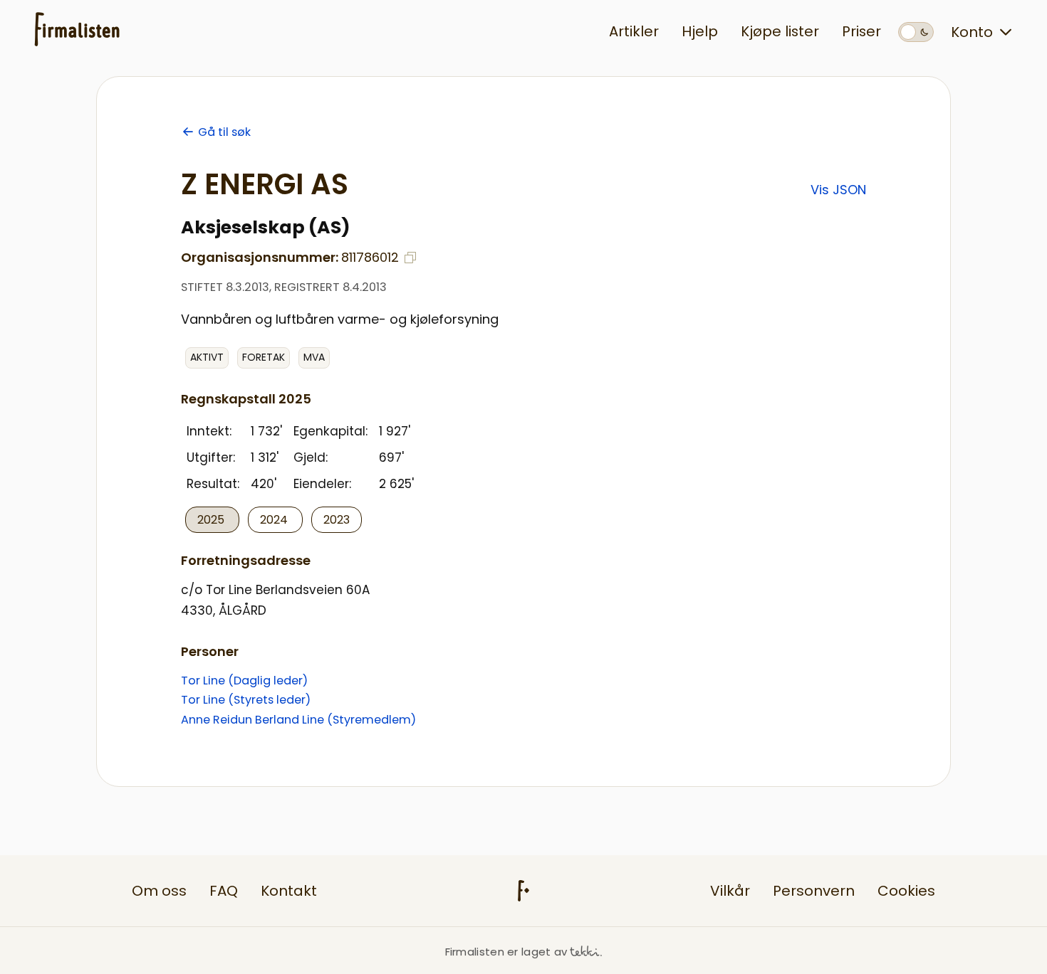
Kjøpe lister (780, 31)
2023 (336, 520)
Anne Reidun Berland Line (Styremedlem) (298, 719)
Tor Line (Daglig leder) (244, 680)
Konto (972, 32)
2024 (275, 520)
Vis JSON (838, 189)
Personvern (814, 891)
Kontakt (289, 891)
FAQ (223, 891)
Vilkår (730, 891)
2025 (212, 520)
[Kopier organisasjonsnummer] (410, 257)
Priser (861, 31)
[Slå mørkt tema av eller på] (915, 32)
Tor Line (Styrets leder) (246, 700)
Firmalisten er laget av (506, 951)
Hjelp (700, 31)
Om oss (159, 891)
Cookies (906, 891)
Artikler (634, 31)
